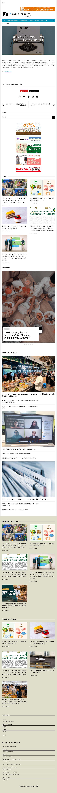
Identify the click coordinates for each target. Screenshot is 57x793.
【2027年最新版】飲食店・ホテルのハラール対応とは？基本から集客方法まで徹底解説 (14, 606)
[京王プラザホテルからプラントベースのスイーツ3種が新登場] (14, 215)
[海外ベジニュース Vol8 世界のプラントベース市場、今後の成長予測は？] (28, 479)
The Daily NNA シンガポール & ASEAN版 (11, 759)
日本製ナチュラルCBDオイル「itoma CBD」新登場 (15, 509)
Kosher (31, 20)
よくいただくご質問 (7, 777)
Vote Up (25, 91)
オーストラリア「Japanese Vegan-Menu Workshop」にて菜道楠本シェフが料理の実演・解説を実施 (28, 395)
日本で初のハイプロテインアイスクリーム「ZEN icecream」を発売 (19, 458)
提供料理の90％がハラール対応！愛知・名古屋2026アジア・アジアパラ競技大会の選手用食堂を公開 (14, 702)
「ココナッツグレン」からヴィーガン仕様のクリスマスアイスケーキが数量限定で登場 (20, 504)
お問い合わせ (5, 779)
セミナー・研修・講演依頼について (10, 746)
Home (3, 23)
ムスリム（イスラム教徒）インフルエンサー (12, 764)
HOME (4, 20)
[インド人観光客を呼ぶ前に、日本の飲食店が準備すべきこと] (42, 187)
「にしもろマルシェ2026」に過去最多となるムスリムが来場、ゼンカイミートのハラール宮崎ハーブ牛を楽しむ (14, 200)
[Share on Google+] (28, 97)
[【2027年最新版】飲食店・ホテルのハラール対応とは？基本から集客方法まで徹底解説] (14, 593)
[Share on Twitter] (24, 97)
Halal (6, 329)
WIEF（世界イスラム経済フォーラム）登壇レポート (18, 449)
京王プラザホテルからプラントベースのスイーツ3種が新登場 (14, 227)
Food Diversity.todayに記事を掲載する (11, 774)
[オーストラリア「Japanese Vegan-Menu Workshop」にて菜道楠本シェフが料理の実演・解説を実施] (28, 374)
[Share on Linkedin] (37, 97)
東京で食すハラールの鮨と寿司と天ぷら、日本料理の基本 (16, 104)
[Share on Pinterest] (33, 97)
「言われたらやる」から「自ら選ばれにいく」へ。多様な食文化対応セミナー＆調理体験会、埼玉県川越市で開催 (42, 228)
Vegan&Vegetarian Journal (12, 84)
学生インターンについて (8, 769)
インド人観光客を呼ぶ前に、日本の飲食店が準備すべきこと (42, 199)
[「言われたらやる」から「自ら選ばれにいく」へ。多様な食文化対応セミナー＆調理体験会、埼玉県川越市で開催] (42, 215)
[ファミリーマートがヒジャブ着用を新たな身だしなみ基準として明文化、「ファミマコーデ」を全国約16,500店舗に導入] (14, 243)
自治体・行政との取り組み (8, 751)
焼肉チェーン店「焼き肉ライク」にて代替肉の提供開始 (16, 454)
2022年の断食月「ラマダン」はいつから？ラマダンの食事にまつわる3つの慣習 (17, 335)
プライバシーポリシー (7, 762)
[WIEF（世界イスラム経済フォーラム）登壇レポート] (28, 429)
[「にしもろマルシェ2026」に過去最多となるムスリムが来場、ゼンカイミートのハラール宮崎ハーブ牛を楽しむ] (14, 187)
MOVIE (41, 20)
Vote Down (34, 91)
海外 (21, 84)
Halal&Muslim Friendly (12, 20)
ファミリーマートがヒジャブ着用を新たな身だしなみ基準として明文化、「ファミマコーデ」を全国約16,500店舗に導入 (14, 257)
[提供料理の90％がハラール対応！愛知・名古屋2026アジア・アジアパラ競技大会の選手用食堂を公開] (14, 689)
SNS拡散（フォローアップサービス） (10, 767)
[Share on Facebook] (19, 97)
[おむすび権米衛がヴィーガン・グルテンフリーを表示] (42, 660)
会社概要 (4, 754)
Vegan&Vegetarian (23, 20)
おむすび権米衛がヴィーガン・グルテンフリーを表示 (42, 672)
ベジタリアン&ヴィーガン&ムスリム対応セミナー (40, 104)
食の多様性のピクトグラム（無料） (10, 772)
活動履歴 (4, 749)
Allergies (37, 20)
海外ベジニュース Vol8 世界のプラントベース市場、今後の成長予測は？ (25, 499)
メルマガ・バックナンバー (8, 756)
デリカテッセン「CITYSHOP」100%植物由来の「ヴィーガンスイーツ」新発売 (20, 407)
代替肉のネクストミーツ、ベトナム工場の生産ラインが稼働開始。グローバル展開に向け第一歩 (20, 401)
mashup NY (8, 72)
